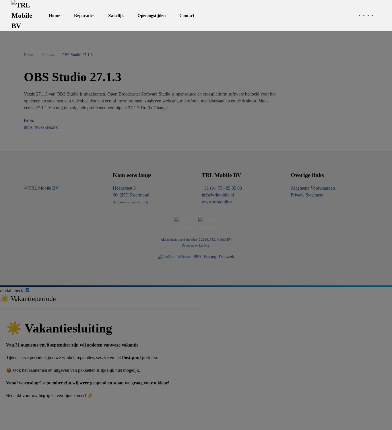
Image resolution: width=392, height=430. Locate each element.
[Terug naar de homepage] (23, 15)
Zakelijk (116, 15)
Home (54, 15)
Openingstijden (151, 15)
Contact (186, 15)
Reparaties (84, 15)
